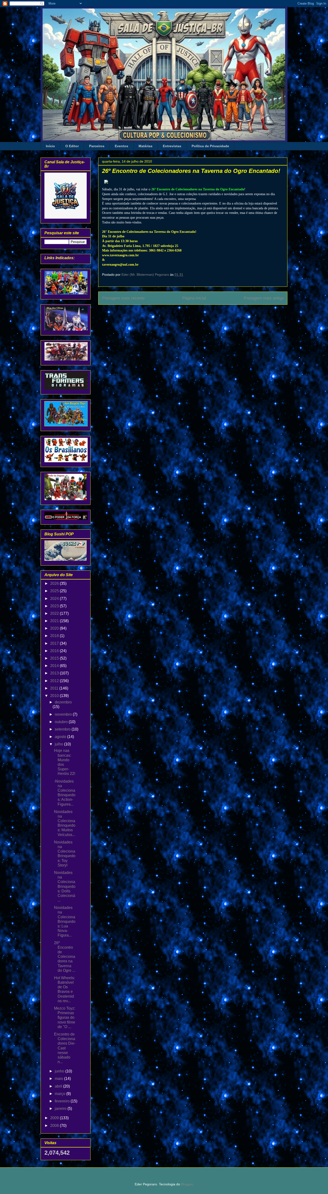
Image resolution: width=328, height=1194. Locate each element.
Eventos (121, 146)
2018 (55, 636)
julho (59, 744)
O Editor (72, 146)
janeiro (61, 1108)
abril (59, 1086)
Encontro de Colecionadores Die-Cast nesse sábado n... (64, 1048)
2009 (55, 1118)
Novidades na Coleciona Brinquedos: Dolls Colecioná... (64, 886)
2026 (55, 583)
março (60, 1094)
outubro (62, 722)
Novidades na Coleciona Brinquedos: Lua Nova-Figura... (64, 921)
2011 (54, 688)
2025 (55, 591)
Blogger (187, 1184)
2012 (55, 681)
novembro (64, 714)
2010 (55, 696)
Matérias (145, 146)
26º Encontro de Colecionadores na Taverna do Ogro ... (64, 956)
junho (60, 1071)
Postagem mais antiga (264, 298)
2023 (55, 606)
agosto (61, 737)
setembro (63, 729)
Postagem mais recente (123, 298)
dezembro (63, 702)
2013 (55, 673)
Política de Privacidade (210, 146)
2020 (55, 628)
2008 (55, 1126)
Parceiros (96, 146)
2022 (55, 613)
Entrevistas (172, 146)
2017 (55, 643)
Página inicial (194, 298)
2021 (55, 621)
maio (59, 1079)
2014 (55, 666)
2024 (55, 599)
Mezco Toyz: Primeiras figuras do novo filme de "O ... (64, 1017)
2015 (55, 658)
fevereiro (63, 1101)
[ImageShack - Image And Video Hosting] (106, 185)
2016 (55, 651)
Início (50, 146)
